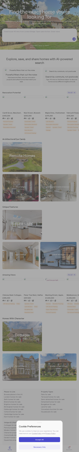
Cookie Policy (37, 433)
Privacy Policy (50, 433)
